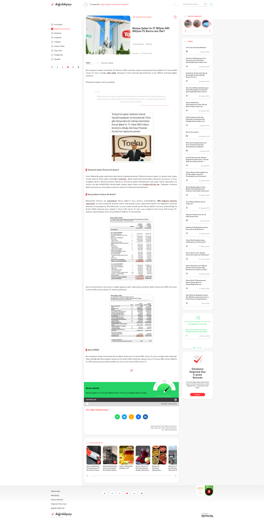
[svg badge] (209, 490)
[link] (66, 24)
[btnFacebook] (138, 417)
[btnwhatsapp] (117, 417)
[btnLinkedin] (145, 417)
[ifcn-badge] (200, 490)
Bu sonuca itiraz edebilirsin (163, 396)
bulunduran (112, 201)
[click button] (205, 4)
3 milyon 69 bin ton (151, 184)
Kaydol (197, 395)
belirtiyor (123, 179)
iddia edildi (111, 73)
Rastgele (199, 348)
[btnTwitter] (124, 417)
